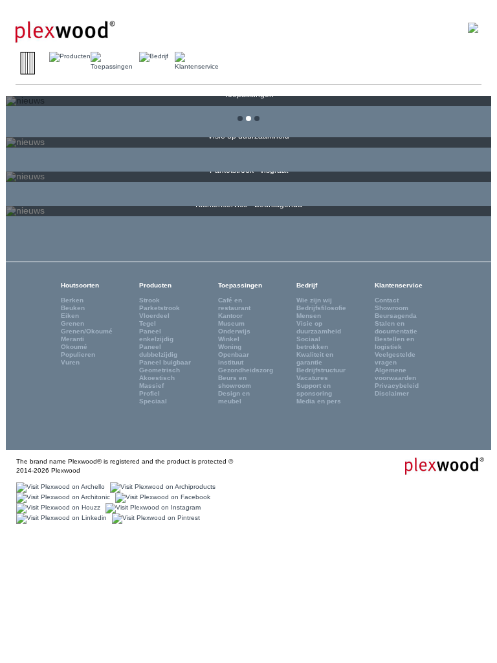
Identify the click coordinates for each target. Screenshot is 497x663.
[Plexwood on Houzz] (56, 507)
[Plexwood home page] (437, 465)
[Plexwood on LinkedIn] (60, 517)
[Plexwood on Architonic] (61, 496)
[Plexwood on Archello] (59, 486)
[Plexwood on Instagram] (151, 507)
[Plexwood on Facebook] (161, 496)
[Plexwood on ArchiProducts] (161, 486)
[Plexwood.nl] (65, 26)
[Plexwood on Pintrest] (154, 517)
